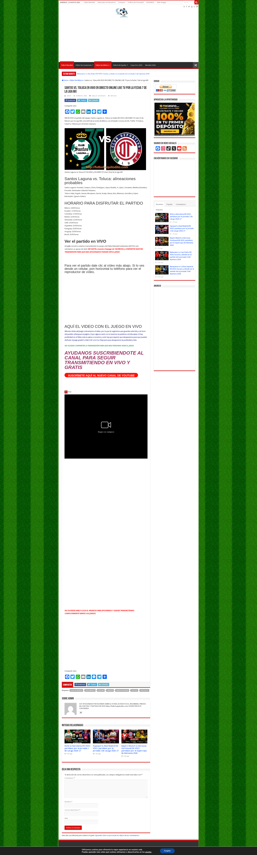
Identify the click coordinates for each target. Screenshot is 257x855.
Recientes (159, 204)
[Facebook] (186, 6)
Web (66, 818)
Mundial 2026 (150, 65)
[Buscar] (196, 2)
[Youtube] (192, 6)
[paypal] (197, 6)
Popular (170, 204)
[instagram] (194, 6)
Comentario (70, 778)
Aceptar (167, 851)
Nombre (68, 802)
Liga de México (76, 690)
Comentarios (181, 204)
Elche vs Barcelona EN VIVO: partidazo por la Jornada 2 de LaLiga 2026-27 (77, 748)
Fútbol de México (102, 65)
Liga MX (101, 690)
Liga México (90, 690)
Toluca (134, 690)
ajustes (148, 852)
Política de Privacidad (136, 2)
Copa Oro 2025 (136, 65)
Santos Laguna (122, 690)
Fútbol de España (119, 65)
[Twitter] (189, 6)
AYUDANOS (150, 2)
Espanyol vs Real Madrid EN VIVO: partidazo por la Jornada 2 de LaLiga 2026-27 (106, 748)
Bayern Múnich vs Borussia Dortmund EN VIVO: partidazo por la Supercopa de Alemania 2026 (134, 749)
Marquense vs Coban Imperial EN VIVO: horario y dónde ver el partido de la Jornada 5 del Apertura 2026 (115, 74)
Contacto (121, 2)
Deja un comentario (99, 96)
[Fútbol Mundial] (122, 12)
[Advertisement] (128, 39)
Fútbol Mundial (89, 2)
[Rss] (184, 6)
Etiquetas (159, 210)
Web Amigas (161, 2)
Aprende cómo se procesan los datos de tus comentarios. (117, 835)
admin (69, 96)
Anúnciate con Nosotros (107, 2)
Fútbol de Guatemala (84, 65)
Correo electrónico (72, 810)
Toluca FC (144, 690)
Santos (110, 690)
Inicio (65, 80)
